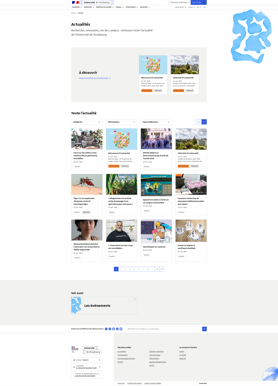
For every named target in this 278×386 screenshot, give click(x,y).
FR (198, 7)
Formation (76, 7)
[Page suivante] (157, 269)
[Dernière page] (162, 269)
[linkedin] (117, 329)
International (131, 7)
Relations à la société (103, 7)
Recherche (88, 7)
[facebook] (106, 329)
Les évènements (97, 306)
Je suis (190, 7)
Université (143, 7)
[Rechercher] (204, 7)
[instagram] (110, 329)
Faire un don (196, 2)
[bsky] (121, 329)
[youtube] (113, 329)
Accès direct (179, 7)
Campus (119, 7)
